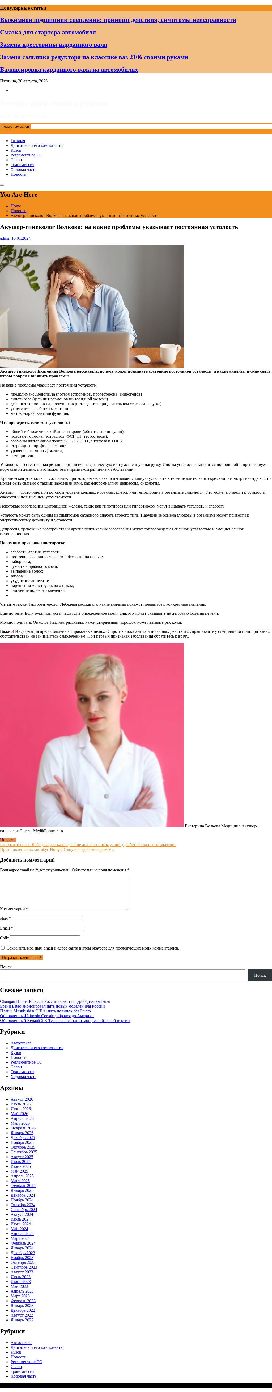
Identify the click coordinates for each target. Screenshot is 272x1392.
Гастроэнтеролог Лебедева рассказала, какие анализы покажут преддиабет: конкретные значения (88, 844)
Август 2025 (22, 1156)
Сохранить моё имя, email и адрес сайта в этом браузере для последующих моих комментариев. (92, 948)
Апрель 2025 (22, 1176)
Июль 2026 (21, 1104)
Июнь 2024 (21, 1224)
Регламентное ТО (26, 155)
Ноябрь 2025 (22, 1142)
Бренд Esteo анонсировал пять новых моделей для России (52, 1006)
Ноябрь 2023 (22, 1257)
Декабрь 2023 (23, 1252)
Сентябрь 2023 (24, 1267)
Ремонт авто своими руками (54, 103)
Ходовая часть (23, 169)
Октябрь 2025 (23, 1147)
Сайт (4, 938)
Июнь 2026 (21, 1109)
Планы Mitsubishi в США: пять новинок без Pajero (45, 1011)
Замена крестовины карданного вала (53, 44)
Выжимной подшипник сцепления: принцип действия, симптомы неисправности (118, 19)
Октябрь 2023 (23, 1262)
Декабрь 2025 (23, 1137)
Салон (16, 160)
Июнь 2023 (21, 1281)
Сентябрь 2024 (24, 1209)
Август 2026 (22, 1099)
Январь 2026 (22, 1133)
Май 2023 (19, 1286)
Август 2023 (22, 1272)
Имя (5, 918)
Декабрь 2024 (23, 1195)
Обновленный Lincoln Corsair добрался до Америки (47, 1015)
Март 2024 (20, 1238)
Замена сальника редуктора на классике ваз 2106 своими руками (94, 57)
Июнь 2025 (21, 1166)
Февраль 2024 (23, 1243)
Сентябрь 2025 (24, 1152)
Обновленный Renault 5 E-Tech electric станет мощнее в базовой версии (65, 1020)
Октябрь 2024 (23, 1204)
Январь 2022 (22, 1320)
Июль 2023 (21, 1276)
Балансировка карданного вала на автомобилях (69, 69)
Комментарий (14, 909)
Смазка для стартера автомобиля (48, 32)
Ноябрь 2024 (22, 1200)
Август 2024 (22, 1214)
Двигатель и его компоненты (37, 145)
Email (6, 928)
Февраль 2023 (23, 1300)
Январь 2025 (22, 1190)
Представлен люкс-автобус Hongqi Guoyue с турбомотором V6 (57, 849)
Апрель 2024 (22, 1233)
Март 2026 (20, 1123)
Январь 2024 (22, 1248)
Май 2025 (19, 1171)
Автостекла (21, 1043)
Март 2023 (20, 1296)
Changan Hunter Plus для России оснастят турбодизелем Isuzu (55, 1001)
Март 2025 (20, 1180)
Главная (18, 140)
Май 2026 (19, 1113)
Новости (18, 174)
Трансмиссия (22, 164)
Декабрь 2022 (23, 1310)
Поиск (6, 967)
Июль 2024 (21, 1219)
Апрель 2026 (22, 1118)
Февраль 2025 (23, 1185)
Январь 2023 (22, 1305)
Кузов (16, 150)
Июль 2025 (21, 1161)
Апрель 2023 (22, 1291)
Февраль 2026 (23, 1128)
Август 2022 (22, 1315)
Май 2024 (19, 1228)
